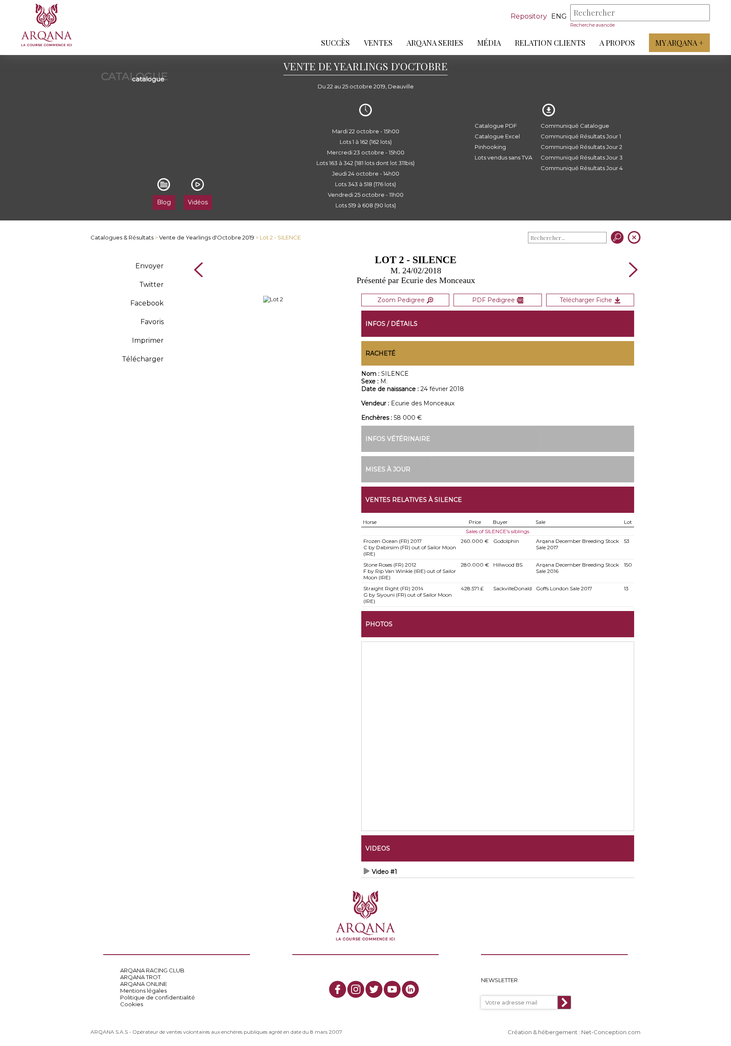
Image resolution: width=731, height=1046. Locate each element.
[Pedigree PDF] (273, 299)
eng (559, 16)
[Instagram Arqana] (355, 989)
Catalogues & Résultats (122, 237)
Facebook (147, 303)
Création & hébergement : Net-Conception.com (574, 1032)
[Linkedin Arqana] (410, 989)
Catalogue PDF (496, 125)
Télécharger (143, 359)
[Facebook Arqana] (337, 989)
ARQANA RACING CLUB (152, 970)
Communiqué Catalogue (575, 125)
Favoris (152, 322)
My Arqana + (679, 43)
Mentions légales (143, 990)
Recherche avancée (592, 25)
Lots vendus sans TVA (503, 157)
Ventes (378, 43)
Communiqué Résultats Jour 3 (582, 157)
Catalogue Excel (497, 136)
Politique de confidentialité (157, 997)
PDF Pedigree (493, 300)
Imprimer (148, 340)
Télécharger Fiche (586, 300)
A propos (617, 43)
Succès (335, 43)
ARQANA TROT (140, 977)
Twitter (151, 285)
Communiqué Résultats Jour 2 (581, 146)
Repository (529, 16)
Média (489, 43)
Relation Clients (550, 43)
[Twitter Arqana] (374, 989)
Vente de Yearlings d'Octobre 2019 (206, 237)
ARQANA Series (435, 43)
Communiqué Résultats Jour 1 (581, 136)
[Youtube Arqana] (392, 989)
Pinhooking (490, 146)
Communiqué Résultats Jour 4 (582, 168)
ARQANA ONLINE (143, 983)
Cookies (131, 1004)
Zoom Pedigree (401, 300)
